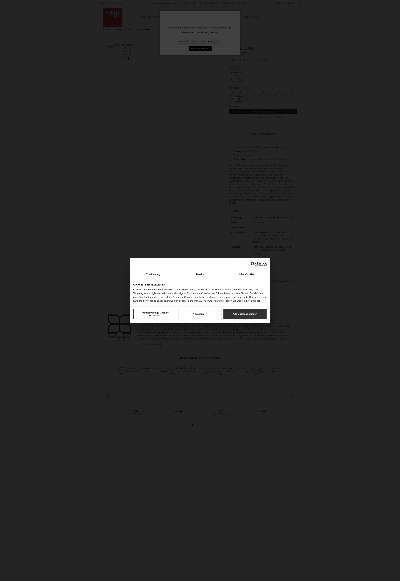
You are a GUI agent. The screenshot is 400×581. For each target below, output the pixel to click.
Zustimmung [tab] (153, 274)
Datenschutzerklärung (211, 300)
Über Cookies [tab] (246, 274)
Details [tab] (200, 274)
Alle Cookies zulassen (245, 314)
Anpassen (198, 314)
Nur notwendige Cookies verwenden (155, 313)
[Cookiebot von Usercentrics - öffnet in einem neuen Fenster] (253, 264)
